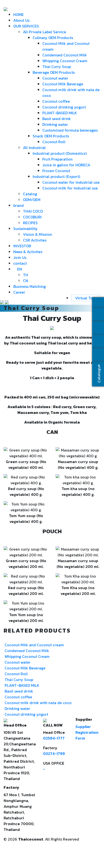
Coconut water (55, 78)
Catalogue (99, 373)
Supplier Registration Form (86, 732)
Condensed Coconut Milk (64, 55)
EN (19, 269)
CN (25, 280)
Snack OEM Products (51, 136)
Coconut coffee (56, 101)
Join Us (19, 257)
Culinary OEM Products (53, 37)
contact (20, 263)
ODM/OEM (31, 199)
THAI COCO (33, 211)
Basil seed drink (56, 118)
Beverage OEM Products (54, 72)
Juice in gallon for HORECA (66, 165)
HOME (18, 14)
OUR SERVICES (26, 26)
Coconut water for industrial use (71, 182)
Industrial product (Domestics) (60, 153)
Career (19, 292)
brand (18, 205)
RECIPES (30, 223)
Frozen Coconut (56, 171)
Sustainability (25, 228)
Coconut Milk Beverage (62, 84)
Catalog (30, 194)
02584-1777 (54, 738)
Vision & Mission (37, 234)
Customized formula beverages (70, 130)
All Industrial (34, 147)
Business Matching (29, 286)
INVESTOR (22, 246)
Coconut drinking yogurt (64, 107)
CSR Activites (34, 240)
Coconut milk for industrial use (70, 188)
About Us (21, 20)
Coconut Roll (54, 142)
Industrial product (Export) (56, 176)
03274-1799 (54, 753)
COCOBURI (32, 217)
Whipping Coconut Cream (64, 61)
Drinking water (55, 124)
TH (25, 275)
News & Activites (27, 252)
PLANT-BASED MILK (59, 113)
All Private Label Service (44, 32)
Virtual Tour (85, 298)
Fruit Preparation (57, 159)
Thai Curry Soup (56, 66)
